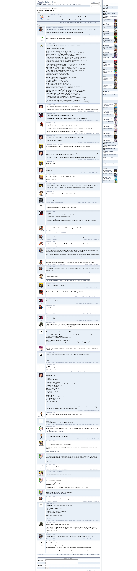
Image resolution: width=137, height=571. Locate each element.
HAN (109, 0)
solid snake (41, 230)
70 (67, 23)
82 (84, 23)
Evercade (107, 100)
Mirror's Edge (91, 246)
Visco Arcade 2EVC (108, 65)
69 (65, 23)
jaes (42, 19)
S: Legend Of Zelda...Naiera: (109, 181)
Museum (69, 4)
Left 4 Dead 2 (96, 469)
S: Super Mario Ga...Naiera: (109, 174)
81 (83, 23)
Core (41, 109)
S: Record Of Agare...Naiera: (109, 119)
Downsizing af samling (110, 13)
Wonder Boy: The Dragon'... (94, 438)
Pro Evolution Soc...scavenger (109, 41)
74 (73, 23)
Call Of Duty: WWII (82, 133)
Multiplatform (44, 8)
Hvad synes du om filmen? (110, 88)
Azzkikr (41, 195)
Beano (41, 40)
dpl (41, 334)
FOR (106, 0)
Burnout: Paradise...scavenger (109, 48)
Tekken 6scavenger (107, 34)
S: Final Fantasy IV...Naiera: (109, 122)
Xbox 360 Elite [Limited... (89, 120)
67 (63, 23)
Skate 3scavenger (107, 31)
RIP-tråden (107, 91)
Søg (74, 6)
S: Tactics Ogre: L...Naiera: (109, 136)
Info (79, 4)
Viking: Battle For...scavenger (108, 44)
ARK (111, 0)
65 (60, 23)
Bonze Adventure (96, 34)
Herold (41, 469)
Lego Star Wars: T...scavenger (109, 24)
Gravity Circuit (89, 34)
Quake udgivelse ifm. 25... (110, 94)
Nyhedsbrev (73, 570)
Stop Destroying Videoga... (110, 145)
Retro (59, 4)
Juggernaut (41, 202)
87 (91, 23)
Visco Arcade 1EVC (108, 75)
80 (81, 23)
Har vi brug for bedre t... (110, 142)
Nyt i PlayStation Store (110, 148)
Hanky (41, 438)
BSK (114, 2)
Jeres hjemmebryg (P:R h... (110, 163)
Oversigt (39, 6)
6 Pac (41, 209)
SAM (106, 2)
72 (70, 23)
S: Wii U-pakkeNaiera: (108, 178)
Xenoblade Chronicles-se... (110, 160)
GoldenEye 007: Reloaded (94, 296)
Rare (64, 4)
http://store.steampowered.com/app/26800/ (56, 493)
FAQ (71, 6)
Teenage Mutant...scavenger (108, 20)
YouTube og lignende (109, 166)
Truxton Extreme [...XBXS (109, 55)
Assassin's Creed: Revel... (85, 287)
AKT (111, 2)
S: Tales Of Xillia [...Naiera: (109, 105)
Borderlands (97, 362)
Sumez (41, 31)
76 (75, 23)
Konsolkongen (41, 416)
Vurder (54, 4)
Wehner (41, 148)
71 (68, 23)
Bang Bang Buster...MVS (109, 72)
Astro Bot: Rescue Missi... (74, 438)
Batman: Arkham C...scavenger (109, 51)
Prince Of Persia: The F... (84, 296)
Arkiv (49, 4)
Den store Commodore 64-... (111, 16)
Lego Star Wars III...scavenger (109, 27)
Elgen (41, 117)
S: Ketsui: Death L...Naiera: (109, 115)
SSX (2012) (97, 111)
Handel (44, 4)
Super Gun (82, 120)
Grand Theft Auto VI (109, 10)
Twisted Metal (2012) (90, 111)
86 (90, 23)
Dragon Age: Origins (80, 362)
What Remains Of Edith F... (91, 133)
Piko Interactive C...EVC (109, 61)
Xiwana (41, 327)
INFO (109, 2)
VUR (114, 0)
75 (74, 23)
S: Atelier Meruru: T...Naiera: (109, 129)
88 (93, 23)
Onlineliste (61, 6)
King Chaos (41, 445)
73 (71, 23)
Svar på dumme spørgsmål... (111, 7)
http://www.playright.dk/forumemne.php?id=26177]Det (58, 29)
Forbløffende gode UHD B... (111, 57)
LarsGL (41, 126)
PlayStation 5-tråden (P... (110, 4)
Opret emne (49, 6)
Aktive (44, 6)
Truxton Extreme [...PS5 (109, 82)
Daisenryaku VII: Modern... (86, 202)
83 (85, 23)
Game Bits (48, 230)
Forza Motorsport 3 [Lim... (89, 362)
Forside (39, 570)
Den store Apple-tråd (109, 157)
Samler (75, 4)
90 (95, 23)
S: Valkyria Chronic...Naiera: (109, 112)
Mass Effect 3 (83, 111)
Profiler (55, 6)
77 (77, 23)
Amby (41, 246)
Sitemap (68, 570)
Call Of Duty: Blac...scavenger (109, 38)
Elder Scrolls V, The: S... (94, 287)
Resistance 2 (96, 246)
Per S (41, 294)
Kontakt (79, 570)
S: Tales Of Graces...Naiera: (109, 133)
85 (88, 23)
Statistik (67, 6)
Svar (39, 25)
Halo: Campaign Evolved (110, 97)
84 (87, 23)
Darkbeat (41, 350)
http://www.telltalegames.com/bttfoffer (55, 431)
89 (94, 23)
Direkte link (48, 518)
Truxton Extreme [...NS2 (109, 86)
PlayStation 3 (96, 120)
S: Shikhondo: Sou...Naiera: (109, 108)
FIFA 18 (97, 133)
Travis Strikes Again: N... (84, 438)
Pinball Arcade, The (95, 202)
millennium (41, 179)
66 (61, 23)
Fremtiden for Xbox (109, 151)
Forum (39, 4)
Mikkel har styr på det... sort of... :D (54, 451)
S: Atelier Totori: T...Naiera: (109, 126)
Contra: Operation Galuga (110, 154)
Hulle (41, 545)
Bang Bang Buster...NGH (109, 68)
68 (64, 23)
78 (78, 23)
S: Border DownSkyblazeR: (108, 171)
